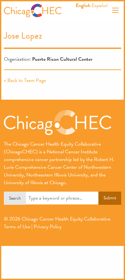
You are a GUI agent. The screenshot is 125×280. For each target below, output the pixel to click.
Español (99, 5)
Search (15, 198)
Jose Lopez (23, 35)
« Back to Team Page (25, 80)
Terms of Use (17, 226)
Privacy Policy (48, 226)
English (83, 5)
